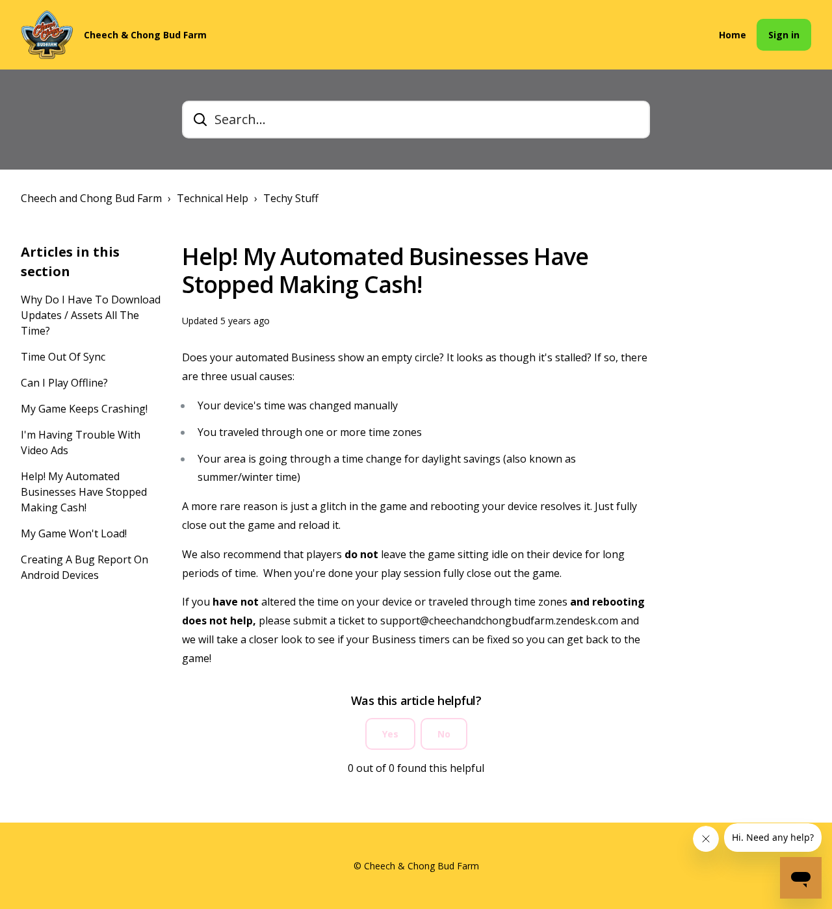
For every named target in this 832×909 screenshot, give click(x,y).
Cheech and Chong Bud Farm (91, 198)
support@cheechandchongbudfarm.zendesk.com (499, 620)
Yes (390, 734)
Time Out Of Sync (63, 357)
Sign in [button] (784, 35)
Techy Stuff (290, 198)
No (443, 734)
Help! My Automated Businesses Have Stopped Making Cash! (84, 492)
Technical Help (212, 198)
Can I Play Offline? (64, 383)
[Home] (47, 34)
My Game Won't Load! (74, 533)
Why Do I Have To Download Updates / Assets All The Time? (91, 315)
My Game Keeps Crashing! (84, 409)
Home (732, 35)
